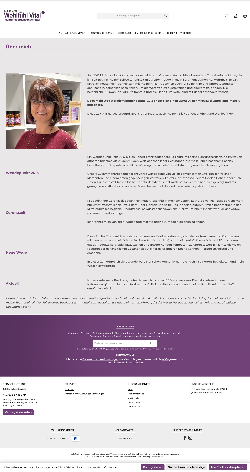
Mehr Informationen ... (108, 467)
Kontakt (69, 389)
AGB (165, 359)
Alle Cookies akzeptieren (228, 467)
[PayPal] (75, 438)
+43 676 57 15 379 (14, 394)
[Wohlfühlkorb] (244, 16)
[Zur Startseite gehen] (24, 15)
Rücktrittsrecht (136, 393)
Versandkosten (116, 454)
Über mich (133, 398)
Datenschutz (134, 406)
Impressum (134, 402)
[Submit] (152, 343)
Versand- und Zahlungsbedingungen (85, 393)
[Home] (60, 33)
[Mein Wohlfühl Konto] (236, 16)
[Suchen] (165, 16)
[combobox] (129, 16)
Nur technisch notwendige (186, 467)
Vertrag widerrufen (18, 412)
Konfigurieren (153, 467)
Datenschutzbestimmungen (100, 359)
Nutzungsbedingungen (163, 349)
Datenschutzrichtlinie (139, 349)
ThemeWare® (157, 457)
